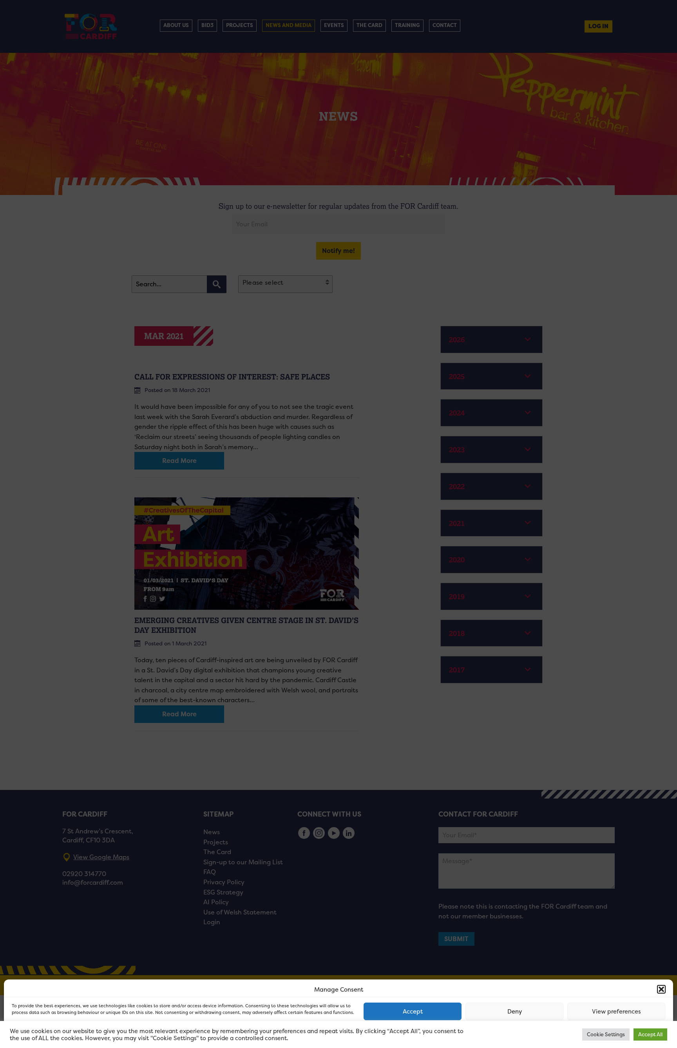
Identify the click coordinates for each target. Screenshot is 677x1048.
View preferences (616, 1011)
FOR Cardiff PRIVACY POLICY (42, 1034)
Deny (514, 1011)
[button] (661, 989)
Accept (413, 1011)
